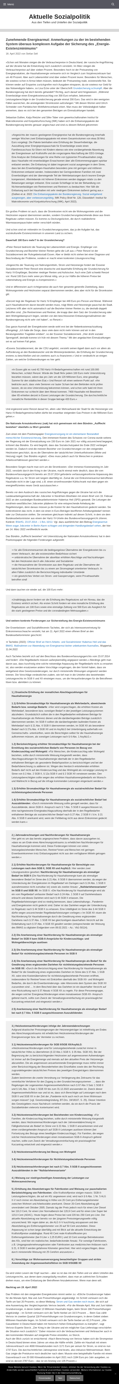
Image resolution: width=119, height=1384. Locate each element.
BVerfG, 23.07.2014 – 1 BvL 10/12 (34, 522)
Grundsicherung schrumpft (87, 88)
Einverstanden (45, 1378)
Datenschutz (75, 1378)
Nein (60, 1378)
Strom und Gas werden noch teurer (75, 1301)
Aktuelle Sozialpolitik (59, 16)
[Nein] (115, 1373)
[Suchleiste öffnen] (113, 4)
